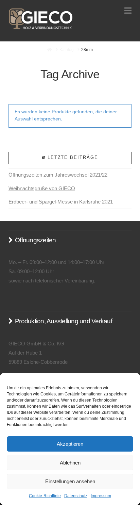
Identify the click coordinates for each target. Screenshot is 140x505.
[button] (128, 10)
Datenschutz (75, 495)
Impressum (101, 495)
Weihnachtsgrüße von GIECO (41, 188)
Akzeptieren (70, 444)
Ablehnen (70, 463)
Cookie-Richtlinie (45, 495)
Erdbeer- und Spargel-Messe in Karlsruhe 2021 (60, 202)
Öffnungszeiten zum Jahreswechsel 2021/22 (57, 175)
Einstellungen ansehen (70, 481)
